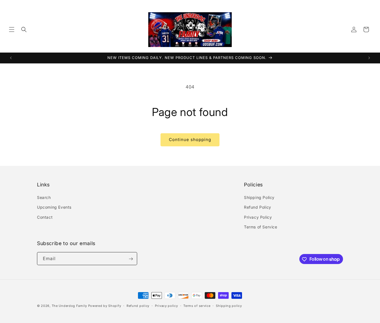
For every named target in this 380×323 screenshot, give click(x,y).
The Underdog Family (69, 306)
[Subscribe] (131, 258)
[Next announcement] (369, 58)
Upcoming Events (54, 207)
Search (44, 197)
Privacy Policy (258, 217)
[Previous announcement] (11, 58)
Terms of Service (260, 227)
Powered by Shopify (104, 306)
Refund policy (138, 305)
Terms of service (196, 305)
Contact (45, 217)
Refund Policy (257, 207)
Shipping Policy (259, 197)
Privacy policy (166, 305)
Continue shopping (190, 139)
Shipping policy (229, 305)
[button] (12, 29)
